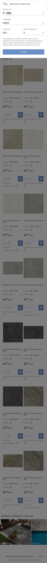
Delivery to (7, 9)
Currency (6, 29)
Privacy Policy (22, 45)
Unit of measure (30, 29)
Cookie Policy (34, 45)
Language (7, 19)
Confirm (23, 52)
